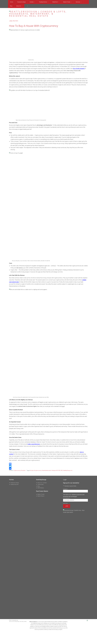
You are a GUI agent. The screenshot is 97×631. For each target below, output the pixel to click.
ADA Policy (22, 621)
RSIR (59, 470)
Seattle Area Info (15, 484)
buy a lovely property (79, 68)
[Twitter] (48, 466)
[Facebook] (48, 464)
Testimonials (40, 484)
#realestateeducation (46, 470)
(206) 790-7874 (13, 21)
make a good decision (34, 444)
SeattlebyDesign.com (67, 470)
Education (23, 470)
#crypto (32, 470)
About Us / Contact (42, 482)
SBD (62, 470)
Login (65, 479)
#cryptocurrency (38, 470)
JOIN (66, 506)
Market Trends (40, 494)
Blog (38, 486)
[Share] (48, 468)
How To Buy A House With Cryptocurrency (33, 25)
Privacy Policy (17, 621)
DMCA (25, 621)
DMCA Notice (40, 488)
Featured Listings (15, 482)
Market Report (40, 496)
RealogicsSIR (55, 470)
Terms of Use (11, 621)
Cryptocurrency (17, 470)
